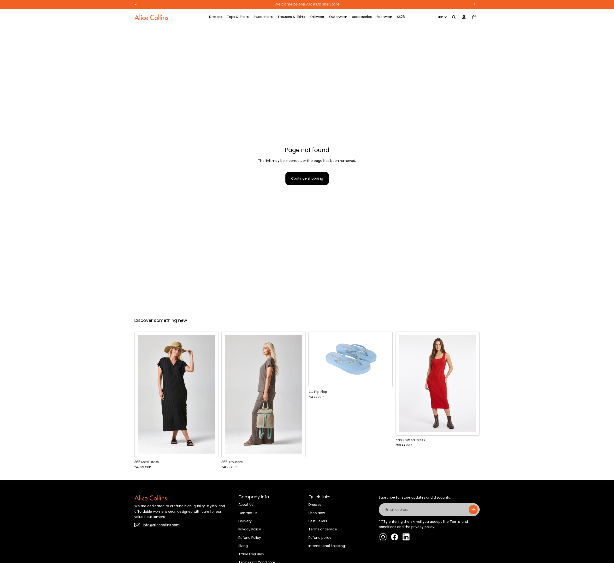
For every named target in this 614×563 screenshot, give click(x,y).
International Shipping (326, 545)
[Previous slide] (141, 394)
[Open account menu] (464, 17)
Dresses (314, 504)
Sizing (243, 545)
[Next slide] (211, 394)
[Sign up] (473, 509)
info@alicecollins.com (161, 525)
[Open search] (454, 17)
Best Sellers (317, 521)
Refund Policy (249, 537)
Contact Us (247, 513)
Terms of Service (322, 529)
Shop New (316, 513)
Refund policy (319, 537)
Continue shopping (307, 178)
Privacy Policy (249, 529)
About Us (245, 504)
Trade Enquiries (251, 554)
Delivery (245, 521)
